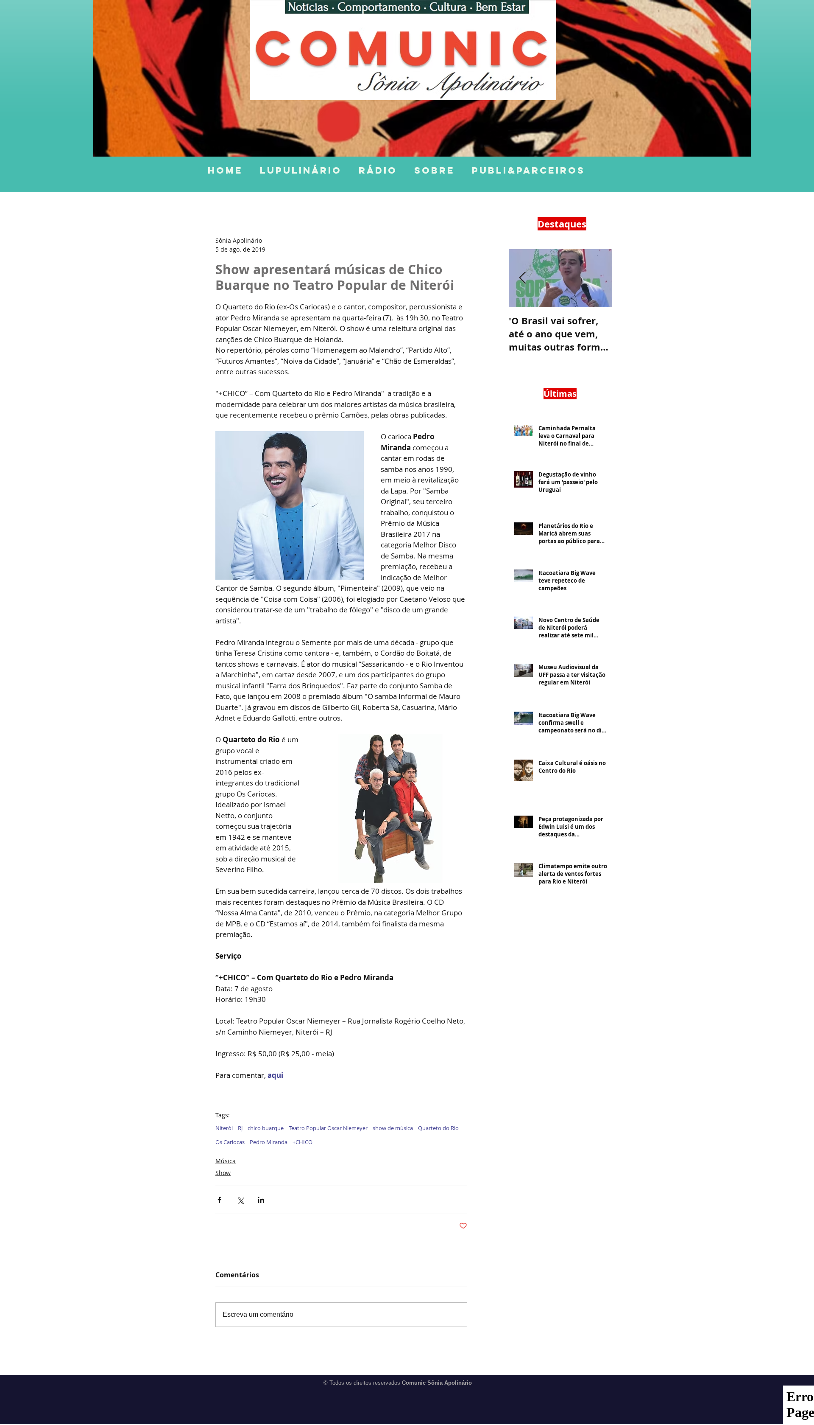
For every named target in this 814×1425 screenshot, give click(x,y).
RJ (240, 1128)
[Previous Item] (522, 278)
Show (223, 1173)
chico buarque (266, 1128)
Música (225, 1161)
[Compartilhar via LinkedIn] (261, 1200)
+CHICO (302, 1142)
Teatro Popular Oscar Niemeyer (328, 1128)
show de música (393, 1128)
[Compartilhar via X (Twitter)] (240, 1200)
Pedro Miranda (268, 1142)
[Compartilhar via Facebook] (219, 1200)
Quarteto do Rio (438, 1128)
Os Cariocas (230, 1142)
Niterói (224, 1128)
